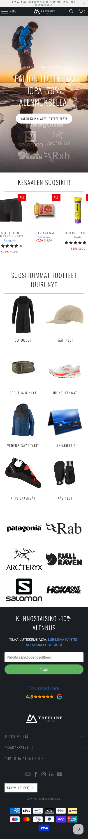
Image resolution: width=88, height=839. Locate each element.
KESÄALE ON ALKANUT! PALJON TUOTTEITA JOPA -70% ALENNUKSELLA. (44, 3)
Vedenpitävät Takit (23, 424)
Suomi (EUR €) (18, 788)
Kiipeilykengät (23, 477)
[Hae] (71, 11)
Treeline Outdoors (48, 799)
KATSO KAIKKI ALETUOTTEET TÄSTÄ (44, 118)
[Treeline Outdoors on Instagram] (43, 774)
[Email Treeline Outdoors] (28, 774)
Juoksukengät (64, 372)
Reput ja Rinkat (23, 372)
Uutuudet (23, 319)
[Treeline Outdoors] (44, 11)
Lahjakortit (64, 424)
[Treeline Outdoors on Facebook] (35, 774)
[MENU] (2, 11)
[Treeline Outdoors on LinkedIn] (51, 774)
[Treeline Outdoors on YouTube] (59, 774)
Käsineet (64, 477)
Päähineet (64, 319)
